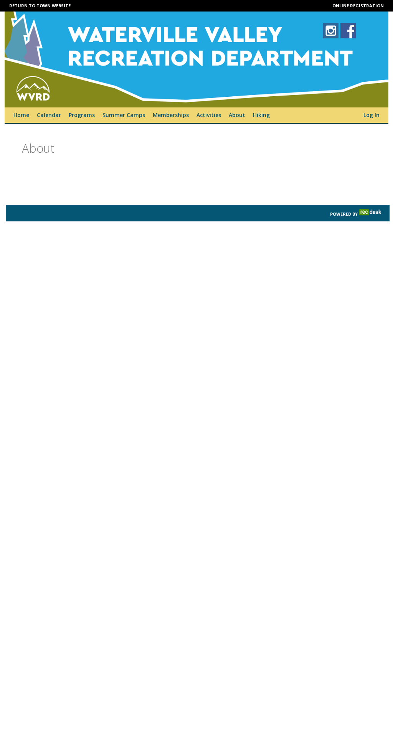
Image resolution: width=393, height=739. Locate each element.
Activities (208, 115)
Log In (371, 115)
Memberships (171, 115)
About (237, 115)
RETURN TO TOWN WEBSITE (40, 5)
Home (21, 115)
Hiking (261, 115)
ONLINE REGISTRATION (358, 5)
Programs (82, 115)
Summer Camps (123, 115)
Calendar (49, 115)
